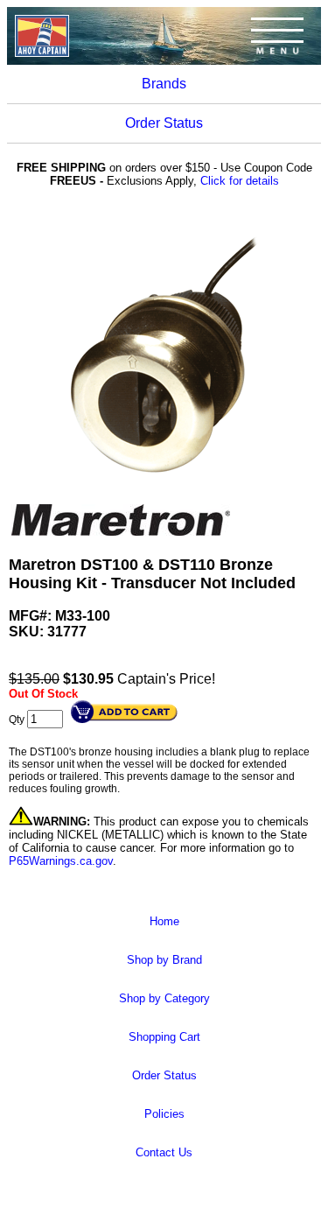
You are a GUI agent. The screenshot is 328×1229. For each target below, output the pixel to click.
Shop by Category (164, 998)
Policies (164, 1113)
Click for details (239, 180)
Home (164, 921)
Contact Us (164, 1152)
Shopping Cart (164, 1036)
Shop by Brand (164, 959)
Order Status (164, 123)
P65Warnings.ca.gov (61, 860)
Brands (164, 83)
